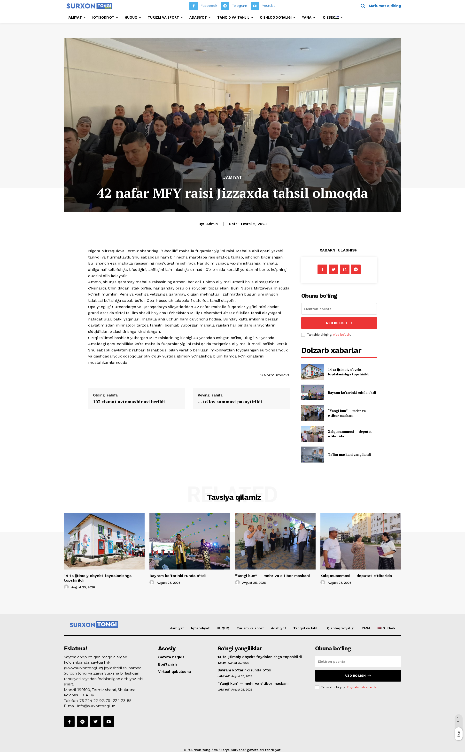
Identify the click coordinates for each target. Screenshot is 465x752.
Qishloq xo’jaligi (341, 628)
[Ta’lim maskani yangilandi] (312, 454)
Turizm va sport (250, 628)
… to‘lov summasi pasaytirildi (230, 401)
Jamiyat (232, 177)
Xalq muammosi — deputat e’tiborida (356, 575)
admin (212, 224)
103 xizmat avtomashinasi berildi (129, 401)
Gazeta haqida (171, 657)
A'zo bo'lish (341, 334)
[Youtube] (255, 6)
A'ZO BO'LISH (336, 323)
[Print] (344, 269)
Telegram (239, 6)
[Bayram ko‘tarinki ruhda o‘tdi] (312, 392)
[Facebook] (193, 6)
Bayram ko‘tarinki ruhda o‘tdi (352, 392)
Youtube (269, 6)
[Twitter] (333, 269)
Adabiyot (278, 628)
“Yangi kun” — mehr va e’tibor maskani (347, 413)
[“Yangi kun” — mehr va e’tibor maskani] (312, 413)
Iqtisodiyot (200, 628)
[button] (379, 6)
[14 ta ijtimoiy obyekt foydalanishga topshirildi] (312, 372)
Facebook (209, 6)
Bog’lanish (167, 664)
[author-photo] (67, 587)
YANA (366, 628)
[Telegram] (225, 6)
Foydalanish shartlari (363, 687)
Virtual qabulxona (174, 671)
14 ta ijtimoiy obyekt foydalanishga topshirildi (348, 372)
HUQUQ (223, 628)
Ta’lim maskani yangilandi (349, 454)
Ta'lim (221, 663)
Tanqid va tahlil (306, 628)
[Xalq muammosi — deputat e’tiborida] (312, 434)
